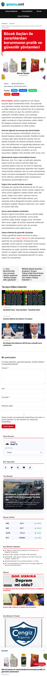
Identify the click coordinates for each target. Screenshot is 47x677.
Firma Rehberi (27, 11)
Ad (3, 388)
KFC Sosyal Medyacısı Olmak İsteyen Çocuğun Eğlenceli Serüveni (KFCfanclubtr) (24, 564)
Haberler (5, 23)
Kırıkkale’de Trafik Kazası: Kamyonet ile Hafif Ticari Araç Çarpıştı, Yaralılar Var (23, 557)
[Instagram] (17, 467)
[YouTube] (23, 467)
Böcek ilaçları (7, 101)
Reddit (7, 94)
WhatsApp (33, 90)
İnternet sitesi (7, 406)
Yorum (5, 368)
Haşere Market (22, 238)
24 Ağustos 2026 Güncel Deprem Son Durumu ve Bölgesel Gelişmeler (21, 551)
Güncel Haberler (11, 11)
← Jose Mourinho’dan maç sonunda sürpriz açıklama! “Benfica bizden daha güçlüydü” (10, 274)
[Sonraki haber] (40, 482)
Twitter (14, 90)
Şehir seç (9, 448)
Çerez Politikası (23, 16)
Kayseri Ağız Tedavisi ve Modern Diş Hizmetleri (21, 554)
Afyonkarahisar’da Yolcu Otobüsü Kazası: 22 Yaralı (21, 561)
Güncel (11, 23)
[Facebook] (5, 467)
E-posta (6, 397)
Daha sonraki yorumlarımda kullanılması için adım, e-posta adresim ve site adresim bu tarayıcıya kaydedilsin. (23, 419)
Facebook (23, 90)
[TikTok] (30, 467)
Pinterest (15, 94)
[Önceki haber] (36, 482)
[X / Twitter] (11, 467)
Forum (39, 11)
